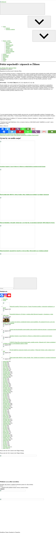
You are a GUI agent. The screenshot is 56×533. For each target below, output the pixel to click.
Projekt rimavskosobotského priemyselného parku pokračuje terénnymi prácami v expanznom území (33, 329)
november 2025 (6, 373)
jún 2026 (5, 364)
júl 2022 (5, 425)
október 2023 (6, 406)
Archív (4, 300)
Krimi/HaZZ (6, 55)
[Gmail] (33, 129)
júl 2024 (5, 394)
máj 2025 (5, 381)
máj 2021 (5, 444)
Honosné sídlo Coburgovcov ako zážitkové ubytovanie (12, 133)
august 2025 (6, 377)
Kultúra (4, 54)
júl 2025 (5, 378)
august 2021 (6, 440)
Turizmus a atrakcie (10, 29)
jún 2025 (5, 379)
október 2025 (6, 374)
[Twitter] (7, 129)
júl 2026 (5, 362)
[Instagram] (5, 295)
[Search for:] (7, 288)
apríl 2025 (5, 382)
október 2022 (6, 421)
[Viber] (17, 129)
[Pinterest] (12, 129)
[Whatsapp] (23, 129)
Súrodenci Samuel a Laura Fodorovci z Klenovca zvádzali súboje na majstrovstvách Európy (23, 166)
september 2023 (6, 407)
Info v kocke (9, 42)
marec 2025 (5, 383)
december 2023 (6, 403)
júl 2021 (5, 441)
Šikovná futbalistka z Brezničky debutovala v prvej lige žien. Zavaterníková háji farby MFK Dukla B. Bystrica (27, 222)
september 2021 (6, 439)
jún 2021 (5, 442)
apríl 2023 (5, 414)
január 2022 (5, 433)
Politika (4, 59)
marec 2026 (5, 368)
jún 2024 (5, 395)
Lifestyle (8, 28)
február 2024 (6, 400)
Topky (4, 26)
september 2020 (6, 446)
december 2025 (6, 371)
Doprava (8, 43)
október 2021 (6, 437)
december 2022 (6, 419)
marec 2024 (5, 399)
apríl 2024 (5, 398)
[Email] (28, 129)
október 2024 (6, 390)
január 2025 (5, 386)
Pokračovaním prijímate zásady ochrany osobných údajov (14, 487)
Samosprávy (9, 46)
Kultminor (8, 52)
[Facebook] (2, 129)
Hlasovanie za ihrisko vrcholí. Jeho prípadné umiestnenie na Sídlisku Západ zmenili (19, 135)
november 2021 (6, 436)
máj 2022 (5, 428)
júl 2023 (5, 410)
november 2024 (6, 389)
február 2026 (6, 369)
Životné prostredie (10, 51)
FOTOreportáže (9, 45)
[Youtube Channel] (9, 295)
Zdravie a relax (9, 50)
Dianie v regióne (7, 40)
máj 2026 (5, 365)
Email (1, 486)
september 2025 (6, 375)
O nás (4, 60)
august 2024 (6, 393)
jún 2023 (5, 411)
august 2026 (6, 361)
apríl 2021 (5, 445)
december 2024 (6, 387)
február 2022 (6, 432)
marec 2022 (5, 431)
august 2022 (6, 424)
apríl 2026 (5, 366)
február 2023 (6, 416)
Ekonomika (5, 56)
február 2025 (6, 385)
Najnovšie (5, 299)
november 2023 (6, 404)
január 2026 (5, 370)
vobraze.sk (10, 67)
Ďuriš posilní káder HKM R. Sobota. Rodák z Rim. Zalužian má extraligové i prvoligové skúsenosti (24, 194)
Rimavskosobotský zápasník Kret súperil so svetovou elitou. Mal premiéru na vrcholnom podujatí (24, 250)
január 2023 (5, 417)
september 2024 (6, 391)
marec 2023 (5, 415)
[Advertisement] (28, 102)
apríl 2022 (5, 429)
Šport (4, 58)
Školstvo (8, 47)
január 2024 (5, 402)
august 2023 (6, 408)
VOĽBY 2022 (9, 49)
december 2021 (6, 435)
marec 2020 (5, 448)
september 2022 (6, 423)
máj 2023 (5, 412)
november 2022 (6, 420)
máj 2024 (5, 396)
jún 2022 (5, 427)
